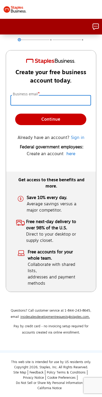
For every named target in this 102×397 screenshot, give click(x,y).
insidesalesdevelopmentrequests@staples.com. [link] (55, 316)
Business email (26, 94)
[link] (96, 26)
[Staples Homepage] (15, 9)
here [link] (70, 154)
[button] (36, 372)
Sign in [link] (77, 138)
